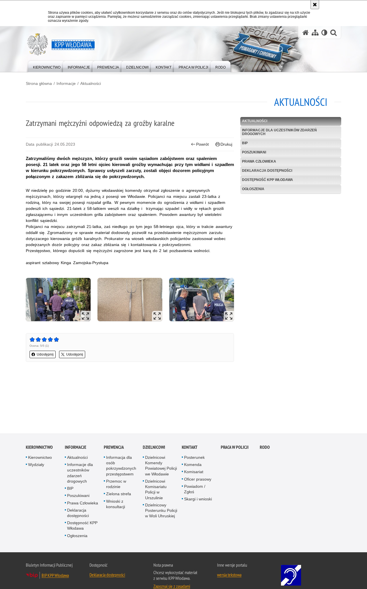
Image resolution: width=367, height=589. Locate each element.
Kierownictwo (39, 448)
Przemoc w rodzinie (116, 485)
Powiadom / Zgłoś (194, 490)
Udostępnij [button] (45, 354)
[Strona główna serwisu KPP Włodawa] (305, 32)
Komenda (193, 465)
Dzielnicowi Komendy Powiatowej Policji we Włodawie (161, 466)
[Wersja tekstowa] (324, 32)
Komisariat (193, 473)
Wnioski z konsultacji (115, 505)
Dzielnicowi (154, 448)
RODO (265, 448)
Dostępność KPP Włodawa (267, 180)
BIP (245, 143)
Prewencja (114, 448)
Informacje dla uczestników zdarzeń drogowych (279, 132)
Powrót (202, 144)
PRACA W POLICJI (235, 448)
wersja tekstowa (229, 575)
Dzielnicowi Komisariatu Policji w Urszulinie (156, 490)
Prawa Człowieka (259, 161)
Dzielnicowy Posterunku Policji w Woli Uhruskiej (161, 511)
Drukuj (226, 144)
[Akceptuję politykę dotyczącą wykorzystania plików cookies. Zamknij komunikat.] (315, 4)
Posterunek (194, 458)
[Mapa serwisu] (315, 32)
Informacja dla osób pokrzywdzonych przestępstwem (121, 466)
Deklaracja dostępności (267, 171)
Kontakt (190, 448)
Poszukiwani (254, 152)
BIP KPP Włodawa (55, 576)
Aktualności (90, 83)
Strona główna (39, 83)
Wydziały (36, 465)
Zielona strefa (118, 495)
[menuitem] (47, 66)
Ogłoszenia (253, 189)
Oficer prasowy (197, 480)
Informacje (66, 83)
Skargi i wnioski (198, 500)
